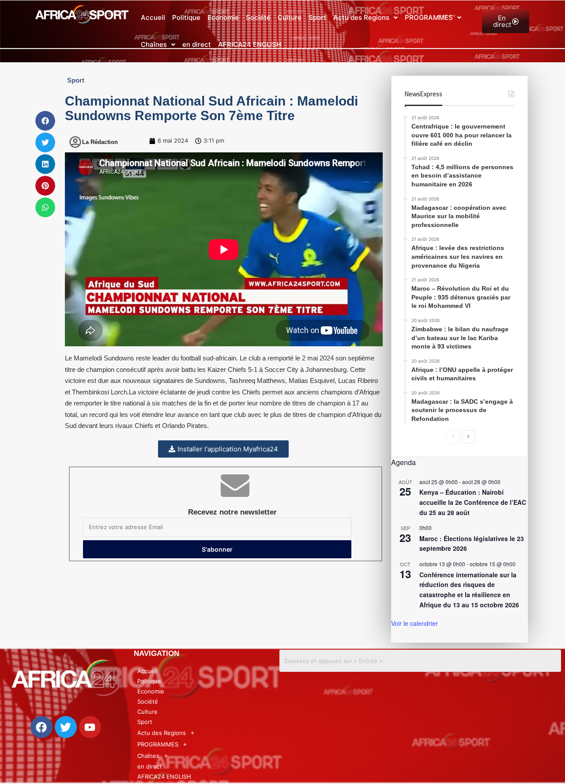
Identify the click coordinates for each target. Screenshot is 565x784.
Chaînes (154, 44)
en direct (196, 44)
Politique (186, 17)
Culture (289, 17)
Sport (317, 17)
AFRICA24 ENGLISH (249, 44)
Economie (223, 17)
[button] (365, 17)
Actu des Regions (361, 17)
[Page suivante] (468, 436)
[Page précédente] (453, 436)
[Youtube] (90, 727)
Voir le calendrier (414, 623)
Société (258, 17)
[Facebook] (41, 727)
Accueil (153, 17)
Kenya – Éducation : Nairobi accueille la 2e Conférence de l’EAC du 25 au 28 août (472, 502)
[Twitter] (66, 727)
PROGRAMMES (429, 17)
